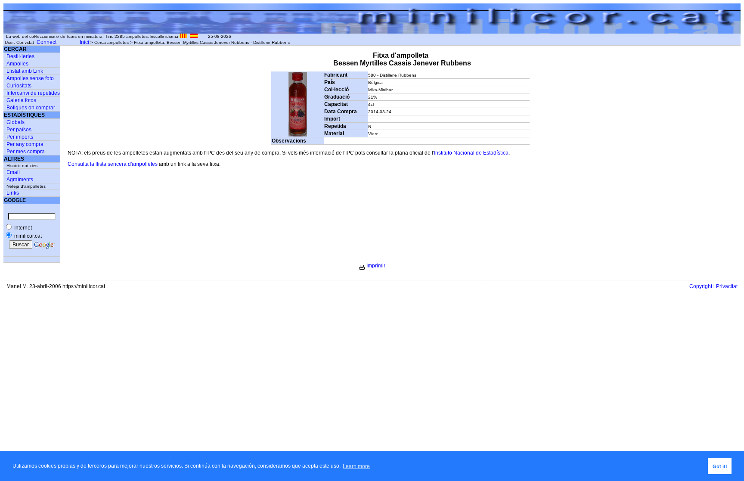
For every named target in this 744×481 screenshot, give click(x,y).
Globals (15, 122)
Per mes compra (25, 152)
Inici (84, 42)
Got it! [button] (720, 466)
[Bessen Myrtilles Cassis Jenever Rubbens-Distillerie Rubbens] (297, 135)
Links (12, 193)
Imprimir (375, 266)
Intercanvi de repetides (33, 93)
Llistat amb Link (24, 71)
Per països (18, 130)
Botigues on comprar (30, 108)
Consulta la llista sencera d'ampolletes (113, 164)
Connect (46, 42)
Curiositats (18, 86)
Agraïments (19, 180)
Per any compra (24, 144)
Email (13, 172)
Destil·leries (20, 56)
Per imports (19, 137)
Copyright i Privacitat (713, 286)
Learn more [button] (356, 466)
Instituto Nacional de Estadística (471, 153)
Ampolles (17, 64)
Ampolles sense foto (30, 78)
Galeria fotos (21, 100)
